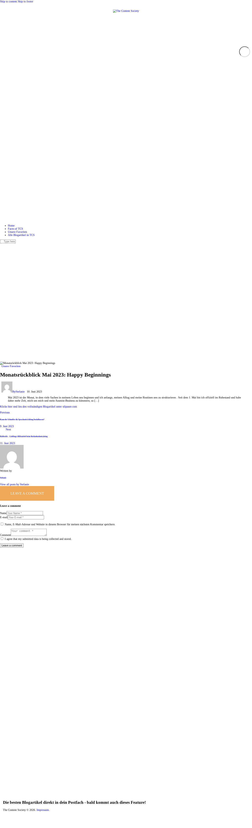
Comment (5, 535)
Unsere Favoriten (10, 366)
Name (3, 513)
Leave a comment (27, 493)
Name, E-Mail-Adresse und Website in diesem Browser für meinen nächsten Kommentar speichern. (60, 524)
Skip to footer (25, 1)
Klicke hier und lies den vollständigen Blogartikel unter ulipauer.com (38, 406)
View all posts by (14, 484)
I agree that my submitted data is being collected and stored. (38, 538)
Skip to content (8, 1)
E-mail (4, 517)
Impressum (43, 810)
